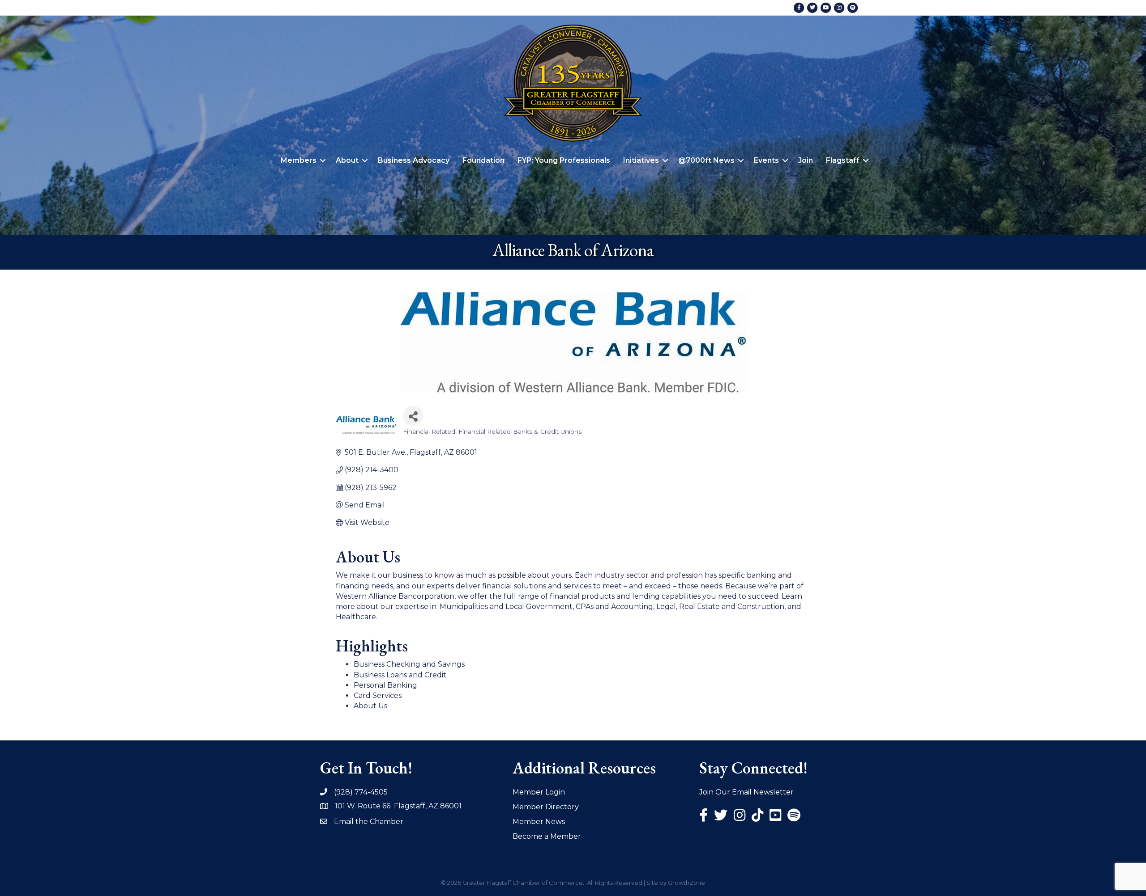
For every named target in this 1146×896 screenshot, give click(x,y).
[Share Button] (413, 416)
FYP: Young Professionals (563, 160)
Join (805, 160)
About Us (370, 706)
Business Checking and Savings (409, 664)
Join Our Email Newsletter (746, 792)
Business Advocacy (413, 160)
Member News (539, 821)
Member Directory (546, 807)
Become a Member (547, 836)
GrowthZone (686, 882)
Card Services (378, 695)
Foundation (483, 160)
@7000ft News (706, 160)
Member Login (539, 792)
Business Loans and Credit (400, 675)
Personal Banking (385, 685)
